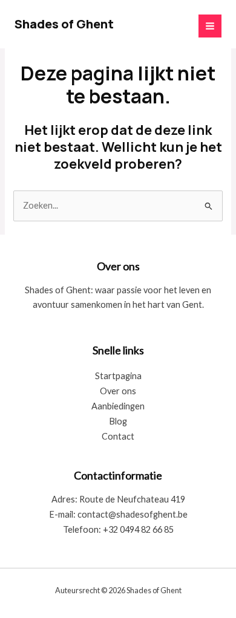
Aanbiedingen (118, 406)
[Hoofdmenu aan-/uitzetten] (209, 26)
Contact (118, 436)
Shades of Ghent (64, 24)
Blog (118, 421)
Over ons (118, 391)
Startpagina (118, 376)
